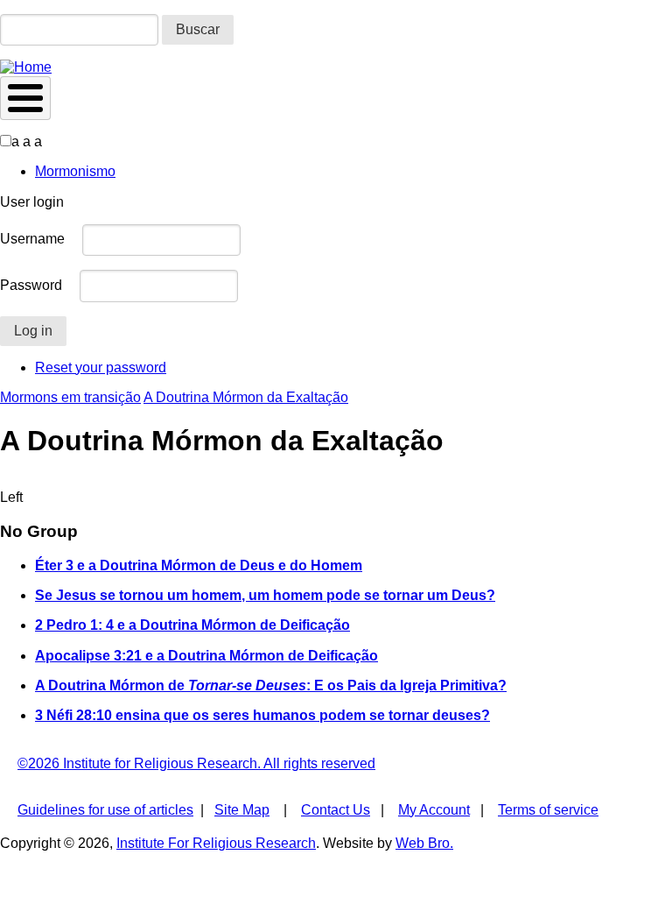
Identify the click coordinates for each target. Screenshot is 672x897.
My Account (434, 809)
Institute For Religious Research (216, 843)
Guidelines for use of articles (105, 809)
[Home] (26, 67)
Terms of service (548, 809)
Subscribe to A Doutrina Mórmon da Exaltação (7, 483)
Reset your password (100, 367)
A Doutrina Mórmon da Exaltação (246, 397)
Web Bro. (424, 843)
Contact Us (335, 809)
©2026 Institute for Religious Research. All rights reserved (196, 763)
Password (31, 285)
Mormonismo (75, 171)
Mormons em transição (70, 397)
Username (32, 238)
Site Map (242, 809)
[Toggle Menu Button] (25, 98)
